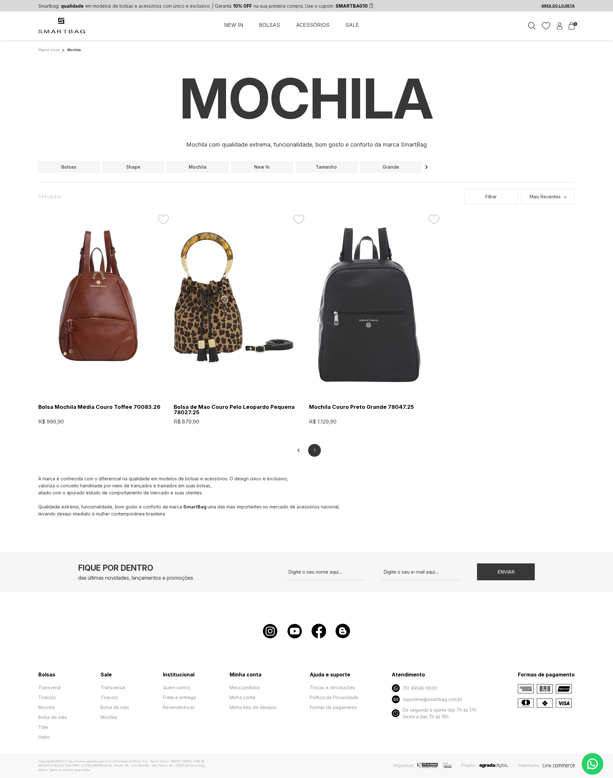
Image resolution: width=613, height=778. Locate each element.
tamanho (326, 167)
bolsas (68, 167)
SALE (352, 25)
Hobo (44, 737)
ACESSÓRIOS (312, 25)
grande (390, 167)
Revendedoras (178, 707)
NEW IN (233, 25)
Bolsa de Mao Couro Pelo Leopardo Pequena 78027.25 (234, 409)
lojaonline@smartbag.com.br (432, 699)
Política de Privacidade (334, 697)
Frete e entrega (179, 697)
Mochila (46, 707)
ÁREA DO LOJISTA (558, 6)
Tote (43, 727)
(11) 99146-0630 (420, 688)
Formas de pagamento (333, 707)
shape (133, 167)
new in (262, 167)
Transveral (49, 687)
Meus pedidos (245, 687)
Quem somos (176, 687)
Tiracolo (47, 697)
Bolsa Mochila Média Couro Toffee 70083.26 (99, 407)
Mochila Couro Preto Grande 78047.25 (361, 407)
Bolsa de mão (52, 717)
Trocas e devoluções (332, 687)
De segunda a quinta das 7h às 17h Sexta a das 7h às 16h (439, 713)
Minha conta (242, 697)
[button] (426, 167)
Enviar (506, 572)
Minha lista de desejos (253, 707)
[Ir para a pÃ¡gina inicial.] (62, 29)
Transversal (113, 687)
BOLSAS (269, 25)
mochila (198, 167)
